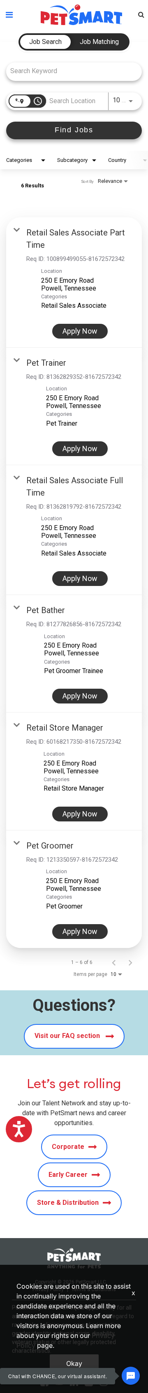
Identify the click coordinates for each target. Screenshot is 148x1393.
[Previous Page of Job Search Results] (114, 962)
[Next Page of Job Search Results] (130, 962)
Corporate (68, 1147)
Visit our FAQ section (68, 1036)
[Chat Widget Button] (131, 1376)
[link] (74, 282)
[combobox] (70, 71)
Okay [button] (74, 1363)
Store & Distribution (68, 1202)
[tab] (45, 42)
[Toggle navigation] (9, 15)
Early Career (68, 1175)
